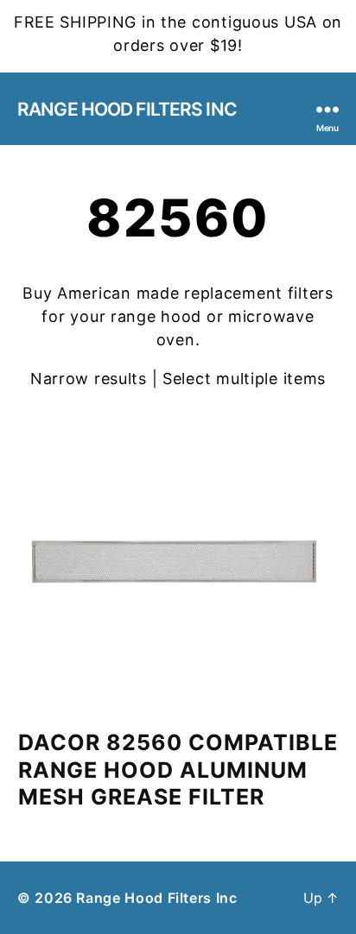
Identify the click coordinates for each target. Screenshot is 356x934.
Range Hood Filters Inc (127, 109)
